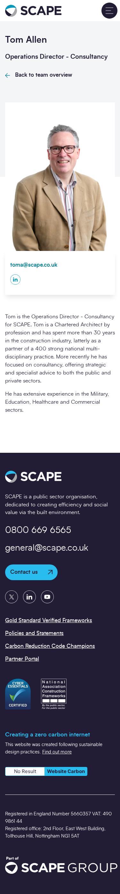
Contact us (24, 572)
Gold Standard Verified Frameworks (48, 620)
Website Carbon (66, 771)
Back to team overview (43, 75)
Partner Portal (22, 659)
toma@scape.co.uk (33, 265)
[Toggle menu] (109, 11)
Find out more (57, 752)
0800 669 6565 (38, 530)
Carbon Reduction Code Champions (50, 646)
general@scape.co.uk (46, 548)
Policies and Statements (34, 633)
